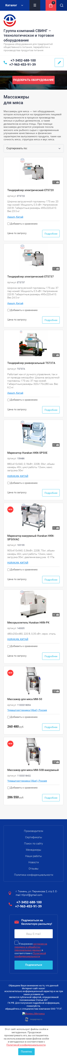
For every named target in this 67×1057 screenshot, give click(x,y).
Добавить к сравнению (24, 223)
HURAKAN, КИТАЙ (17, 476)
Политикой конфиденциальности (26, 1044)
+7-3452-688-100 (23, 60)
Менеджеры (33, 849)
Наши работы (33, 856)
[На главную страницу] (10, 20)
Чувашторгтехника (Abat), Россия (27, 710)
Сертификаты (33, 837)
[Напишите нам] (59, 62)
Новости (33, 862)
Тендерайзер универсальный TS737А (31, 363)
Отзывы (33, 868)
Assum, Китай (15, 216)
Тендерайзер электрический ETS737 (30, 276)
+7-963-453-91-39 (22, 64)
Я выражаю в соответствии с (30, 950)
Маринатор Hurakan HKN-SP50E (27, 452)
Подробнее (50, 233)
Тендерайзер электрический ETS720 (30, 190)
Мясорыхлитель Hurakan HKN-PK (28, 622)
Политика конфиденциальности (33, 874)
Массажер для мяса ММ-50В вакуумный (33, 770)
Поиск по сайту (33, 843)
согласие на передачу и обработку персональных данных (30, 946)
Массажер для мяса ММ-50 (24, 699)
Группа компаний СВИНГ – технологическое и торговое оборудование (29, 35)
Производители (33, 831)
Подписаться (33, 964)
